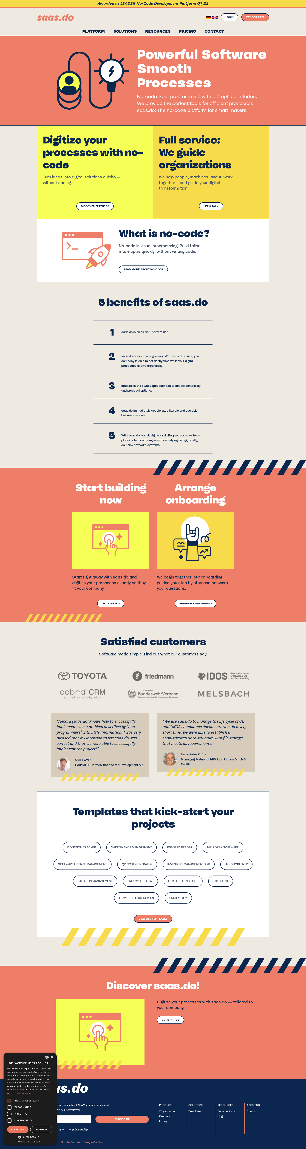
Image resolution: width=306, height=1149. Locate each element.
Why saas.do (167, 1111)
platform (93, 31)
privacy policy (80, 1129)
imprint (75, 1142)
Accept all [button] (17, 1129)
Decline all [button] (42, 1129)
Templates (194, 1111)
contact (214, 31)
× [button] (51, 1057)
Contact (252, 1111)
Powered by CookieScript (30, 1141)
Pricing (187, 31)
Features (164, 1116)
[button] (125, 31)
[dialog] (30, 1099)
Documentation (226, 1111)
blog (220, 1116)
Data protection (93, 1142)
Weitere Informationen (18, 1093)
